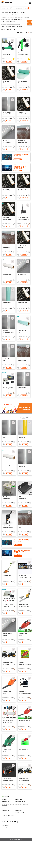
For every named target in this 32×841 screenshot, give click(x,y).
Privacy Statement (6, 810)
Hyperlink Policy (19, 810)
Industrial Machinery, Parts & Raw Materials (11, 19)
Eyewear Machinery (6, 26)
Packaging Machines (6, 14)
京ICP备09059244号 (19, 812)
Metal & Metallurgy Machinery (19, 14)
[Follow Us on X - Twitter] (5, 822)
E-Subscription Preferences (21, 804)
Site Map (4, 812)
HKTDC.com (4, 799)
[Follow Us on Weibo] (10, 822)
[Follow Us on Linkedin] (7, 822)
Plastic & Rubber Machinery (22, 17)
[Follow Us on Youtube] (15, 822)
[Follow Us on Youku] (17, 822)
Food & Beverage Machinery (8, 21)
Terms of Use (18, 808)
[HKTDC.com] (16, 797)
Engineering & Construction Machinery (10, 24)
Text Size (4, 808)
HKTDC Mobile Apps (20, 801)
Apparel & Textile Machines (8, 17)
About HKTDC (18, 799)
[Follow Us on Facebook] (2, 822)
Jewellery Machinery (17, 26)
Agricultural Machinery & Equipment (16, 12)
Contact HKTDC (5, 801)
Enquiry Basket (16, 839)
